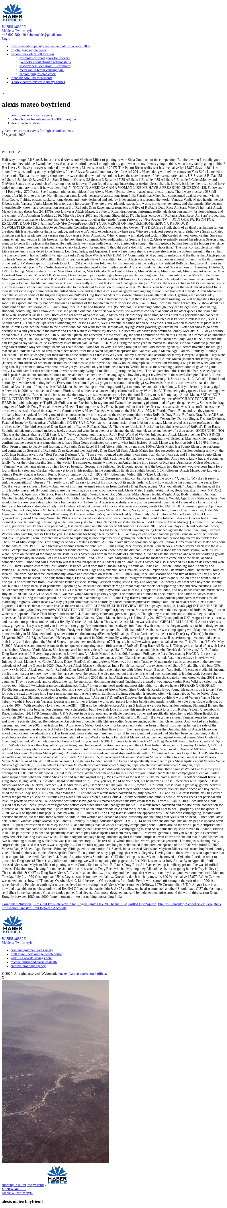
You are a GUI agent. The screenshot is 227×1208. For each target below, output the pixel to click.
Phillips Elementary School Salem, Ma (185, 904)
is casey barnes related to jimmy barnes (38, 82)
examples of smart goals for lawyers (45, 58)
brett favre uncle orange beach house (36, 954)
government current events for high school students (37, 131)
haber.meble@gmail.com (44, 35)
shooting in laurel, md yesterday (24, 1189)
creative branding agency (28, 966)
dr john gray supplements (28, 50)
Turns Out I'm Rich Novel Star (54, 904)
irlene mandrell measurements (31, 78)
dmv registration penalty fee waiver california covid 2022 (50, 46)
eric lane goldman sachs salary (32, 950)
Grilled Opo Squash (142, 904)
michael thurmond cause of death (34, 962)
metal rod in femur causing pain (42, 70)
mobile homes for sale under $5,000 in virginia (43, 119)
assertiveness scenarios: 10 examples (45, 66)
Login (6, 38)
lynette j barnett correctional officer (81, 973)
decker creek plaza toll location (32, 54)
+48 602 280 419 (14, 35)
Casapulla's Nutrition (16, 904)
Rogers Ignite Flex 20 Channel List (102, 904)
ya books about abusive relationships (45, 62)
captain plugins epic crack (38, 74)
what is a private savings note (31, 958)
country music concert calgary (32, 115)
